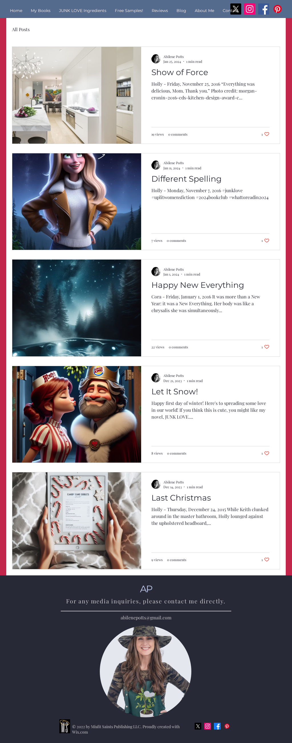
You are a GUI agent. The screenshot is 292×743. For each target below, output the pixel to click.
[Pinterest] (227, 726)
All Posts (21, 29)
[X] (197, 726)
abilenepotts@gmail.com (146, 617)
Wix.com (80, 732)
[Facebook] (217, 726)
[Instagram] (207, 726)
